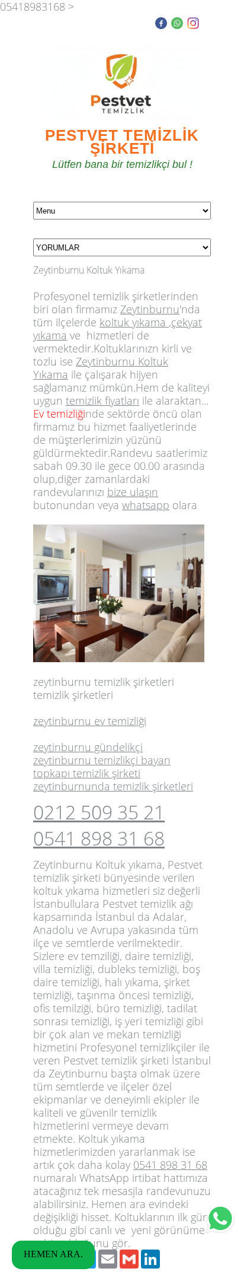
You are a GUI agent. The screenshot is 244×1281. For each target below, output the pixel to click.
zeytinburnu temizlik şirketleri (103, 682)
